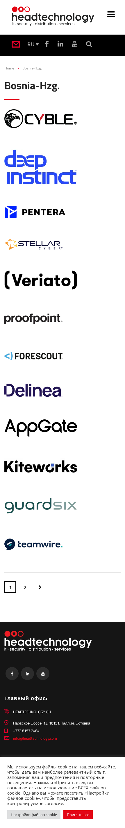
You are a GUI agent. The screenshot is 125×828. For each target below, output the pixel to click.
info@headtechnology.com (35, 738)
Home (9, 68)
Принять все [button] (78, 814)
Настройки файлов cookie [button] (34, 814)
